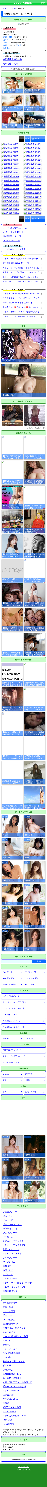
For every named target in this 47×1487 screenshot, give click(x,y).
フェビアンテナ (10, 1212)
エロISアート (9, 1266)
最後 (27, 139)
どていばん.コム (10, 1399)
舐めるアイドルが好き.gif (14, 1386)
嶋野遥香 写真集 (10, 63)
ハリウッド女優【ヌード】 (14, 232)
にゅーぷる (8, 1220)
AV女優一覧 (7, 972)
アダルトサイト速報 (12, 1253)
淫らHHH (7, 1315)
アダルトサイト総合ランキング (17, 1283)
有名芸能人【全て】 (11, 1015)
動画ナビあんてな (11, 1249)
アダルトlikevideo (11, 1390)
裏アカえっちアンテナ (13, 1241)
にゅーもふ (8, 1216)
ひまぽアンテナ (10, 1233)
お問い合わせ (30, 1092)
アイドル (29, 1038)
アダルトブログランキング (14, 1056)
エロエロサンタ (10, 1291)
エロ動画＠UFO (10, 1324)
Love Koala (26, 1470)
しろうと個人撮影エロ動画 (15, 1336)
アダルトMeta (9, 1411)
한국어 (28, 1080)
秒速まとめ (8, 1270)
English (6, 1074)
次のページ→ (37, 139)
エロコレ (7, 1357)
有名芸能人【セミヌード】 (14, 1027)
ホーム (5, 1092)
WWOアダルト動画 (12, 1407)
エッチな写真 (9, 1311)
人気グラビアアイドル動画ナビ (17, 1382)
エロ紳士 (7, 1403)
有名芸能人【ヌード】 (12, 236)
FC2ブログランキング (12, 1050)
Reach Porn (8, 1424)
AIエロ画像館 (9, 1320)
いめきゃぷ (8, 1370)
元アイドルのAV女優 (11, 240)
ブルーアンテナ (10, 1258)
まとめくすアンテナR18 (14, 1245)
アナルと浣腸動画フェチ (14, 1415)
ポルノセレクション (12, 1224)
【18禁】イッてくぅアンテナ (16, 1287)
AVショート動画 (9, 984)
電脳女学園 (8, 1307)
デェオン (7, 1345)
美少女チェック (10, 1395)
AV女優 (6, 1038)
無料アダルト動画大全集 (14, 1328)
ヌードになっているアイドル (15, 228)
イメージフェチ (10, 1349)
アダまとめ (8, 1274)
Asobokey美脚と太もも (14, 1361)
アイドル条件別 (31, 978)
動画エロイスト (10, 1332)
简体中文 (29, 1074)
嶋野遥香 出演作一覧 (12, 59)
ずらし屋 (7, 1365)
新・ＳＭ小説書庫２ (12, 1378)
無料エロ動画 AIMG (12, 1374)
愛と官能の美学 (10, 1303)
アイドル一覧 (30, 972)
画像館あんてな (10, 1228)
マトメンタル (9, 1262)
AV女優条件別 (8, 978)
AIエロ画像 (29, 984)
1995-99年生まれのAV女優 (14, 249)
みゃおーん (8, 1237)
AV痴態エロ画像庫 (11, 1353)
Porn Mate (7, 1420)
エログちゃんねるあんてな (14, 1062)
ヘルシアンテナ (10, 1278)
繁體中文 (6, 1080)
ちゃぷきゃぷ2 (9, 1340)
